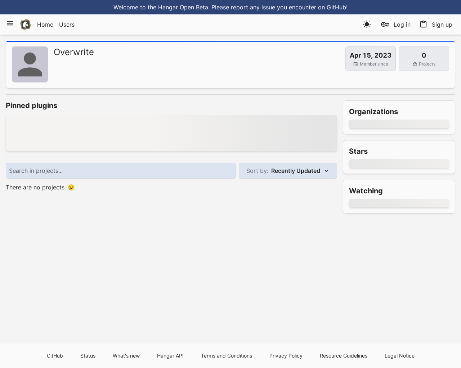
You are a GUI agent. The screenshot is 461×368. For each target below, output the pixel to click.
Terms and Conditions (226, 356)
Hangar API (170, 356)
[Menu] (10, 23)
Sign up (442, 24)
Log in (402, 24)
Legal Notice (400, 356)
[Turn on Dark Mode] (367, 24)
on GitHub (332, 7)
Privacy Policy (286, 356)
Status (87, 356)
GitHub (55, 356)
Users (67, 24)
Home (45, 24)
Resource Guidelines (343, 356)
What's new (126, 356)
